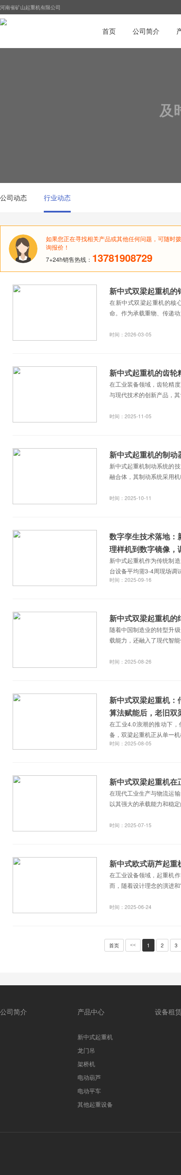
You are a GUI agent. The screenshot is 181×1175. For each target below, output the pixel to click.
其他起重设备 (95, 1104)
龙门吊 (86, 1050)
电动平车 (89, 1090)
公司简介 (146, 31)
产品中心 (90, 1011)
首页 (109, 31)
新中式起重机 (95, 1036)
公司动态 (13, 197)
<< (133, 945)
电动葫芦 (89, 1077)
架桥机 (86, 1063)
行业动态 (57, 197)
